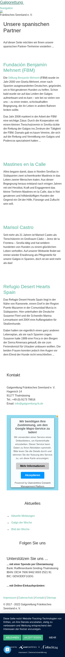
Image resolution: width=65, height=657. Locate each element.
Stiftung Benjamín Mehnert (24, 77)
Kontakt (39, 597)
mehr (52, 637)
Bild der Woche (20, 529)
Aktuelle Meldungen (23, 515)
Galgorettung (12, 2)
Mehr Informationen (32, 466)
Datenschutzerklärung (37, 652)
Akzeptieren (32, 475)
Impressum (9, 597)
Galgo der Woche (21, 522)
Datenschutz (25, 597)
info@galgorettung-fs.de (29, 403)
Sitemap (51, 597)
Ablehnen (12, 637)
